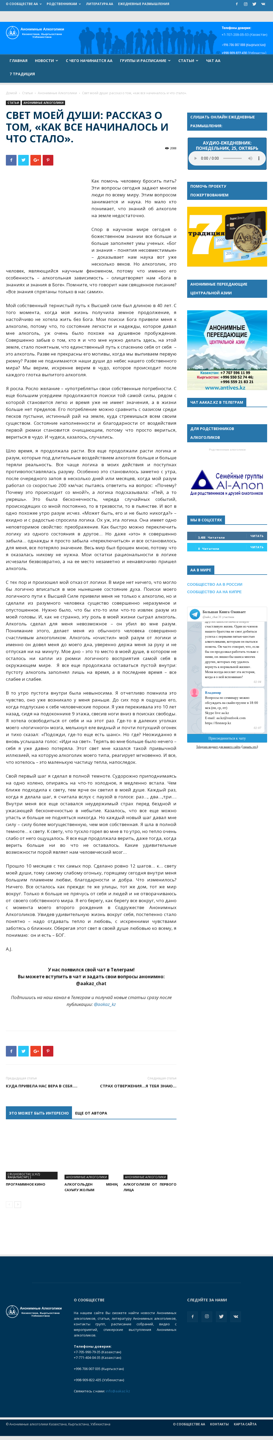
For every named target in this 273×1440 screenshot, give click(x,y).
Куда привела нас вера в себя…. (41, 1085)
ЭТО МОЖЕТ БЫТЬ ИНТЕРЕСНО (39, 1113)
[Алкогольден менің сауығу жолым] (91, 1153)
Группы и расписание (143, 60)
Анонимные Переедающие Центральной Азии (218, 288)
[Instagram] (246, 4)
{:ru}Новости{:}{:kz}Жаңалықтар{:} (23, 1175)
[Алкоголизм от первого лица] (149, 1153)
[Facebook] (237, 4)
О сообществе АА (22, 4)
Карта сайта (245, 1424)
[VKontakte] (263, 4)
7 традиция (22, 73)
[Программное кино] (32, 1153)
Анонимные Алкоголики (57, 93)
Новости (44, 60)
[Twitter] (254, 4)
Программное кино (25, 1184)
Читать (256, 536)
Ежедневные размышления (143, 4)
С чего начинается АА (89, 60)
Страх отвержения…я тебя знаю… (138, 1085)
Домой (11, 93)
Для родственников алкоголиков (212, 433)
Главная (18, 60)
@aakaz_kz (105, 1004)
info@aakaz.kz (118, 1391)
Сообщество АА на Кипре (214, 592)
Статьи (186, 60)
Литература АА (99, 4)
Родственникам (62, 4)
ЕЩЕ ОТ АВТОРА (91, 1113)
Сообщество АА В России (214, 584)
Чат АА (213, 60)
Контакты (219, 1424)
